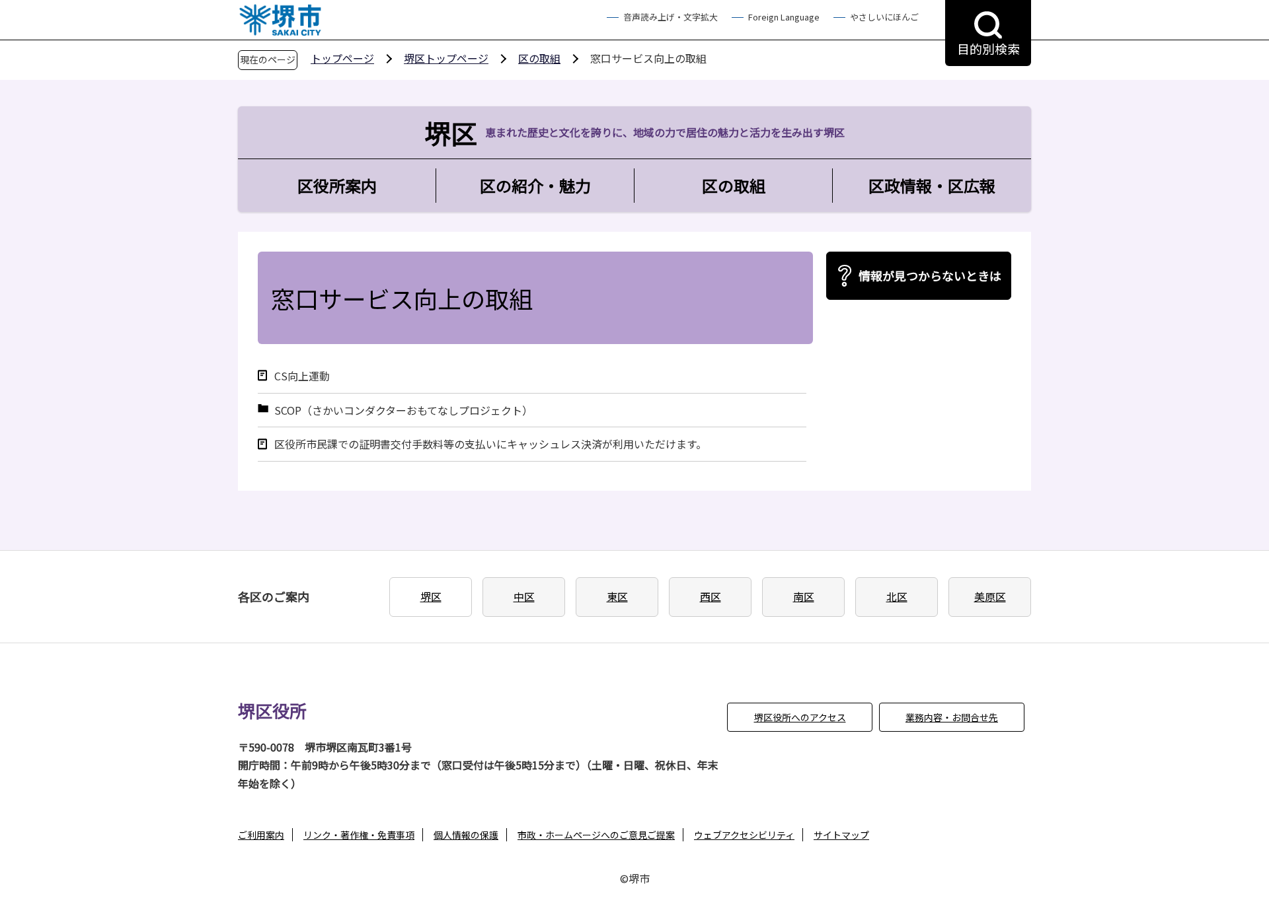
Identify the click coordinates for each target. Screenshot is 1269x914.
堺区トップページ (446, 58)
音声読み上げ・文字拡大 (670, 17)
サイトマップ (841, 834)
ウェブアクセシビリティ (744, 834)
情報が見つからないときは (930, 275)
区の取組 (539, 58)
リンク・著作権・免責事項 (358, 834)
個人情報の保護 (466, 834)
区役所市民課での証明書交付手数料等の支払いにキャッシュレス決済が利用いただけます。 (490, 444)
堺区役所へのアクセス (800, 717)
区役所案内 (337, 185)
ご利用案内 (261, 834)
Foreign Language (784, 17)
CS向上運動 (302, 376)
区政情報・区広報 (931, 185)
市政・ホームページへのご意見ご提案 (596, 834)
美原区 (990, 596)
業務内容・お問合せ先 (951, 717)
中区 (524, 596)
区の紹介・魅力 (535, 185)
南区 (803, 596)
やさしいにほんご (884, 17)
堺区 (431, 596)
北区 (896, 596)
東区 (617, 596)
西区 (710, 596)
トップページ (342, 58)
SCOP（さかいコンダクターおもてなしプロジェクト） (403, 410)
